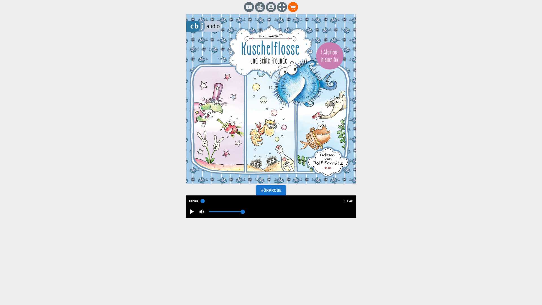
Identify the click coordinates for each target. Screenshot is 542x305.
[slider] (271, 201)
